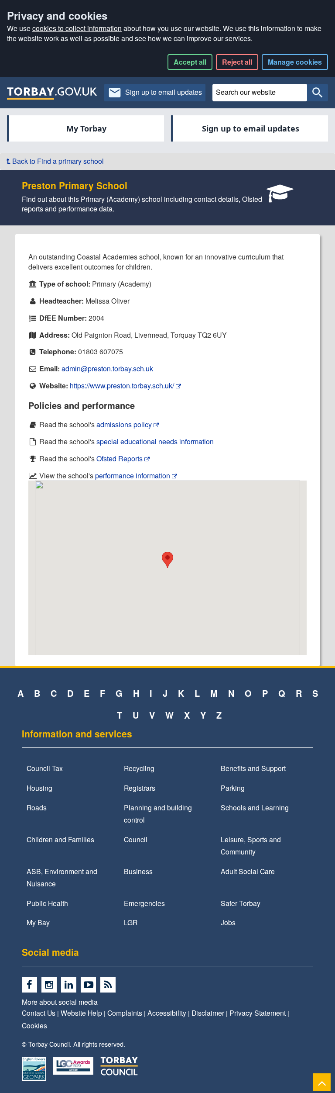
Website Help (81, 1012)
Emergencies (144, 903)
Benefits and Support (253, 768)
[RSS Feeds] (109, 985)
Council (135, 839)
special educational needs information (155, 441)
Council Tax (45, 768)
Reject (237, 62)
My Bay (38, 922)
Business (138, 871)
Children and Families (60, 839)
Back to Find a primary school (57, 161)
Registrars (139, 787)
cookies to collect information (77, 28)
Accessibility (166, 1012)
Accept (190, 62)
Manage (295, 62)
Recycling (139, 768)
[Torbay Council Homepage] (52, 93)
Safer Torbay (240, 903)
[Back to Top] (322, 1082)
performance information (133, 475)
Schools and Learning (255, 807)
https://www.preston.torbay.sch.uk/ (123, 385)
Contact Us (38, 1012)
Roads (37, 807)
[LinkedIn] (71, 985)
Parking (233, 787)
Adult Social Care (248, 871)
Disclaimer (207, 1012)
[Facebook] (31, 985)
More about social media (60, 1002)
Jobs (228, 922)
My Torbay (86, 128)
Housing (39, 787)
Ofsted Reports (120, 458)
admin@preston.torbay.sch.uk (107, 368)
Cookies (34, 1025)
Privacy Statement (257, 1012)
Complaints (124, 1012)
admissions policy (125, 424)
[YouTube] (90, 985)
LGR (130, 922)
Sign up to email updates (250, 128)
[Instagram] (51, 985)
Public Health (47, 903)
